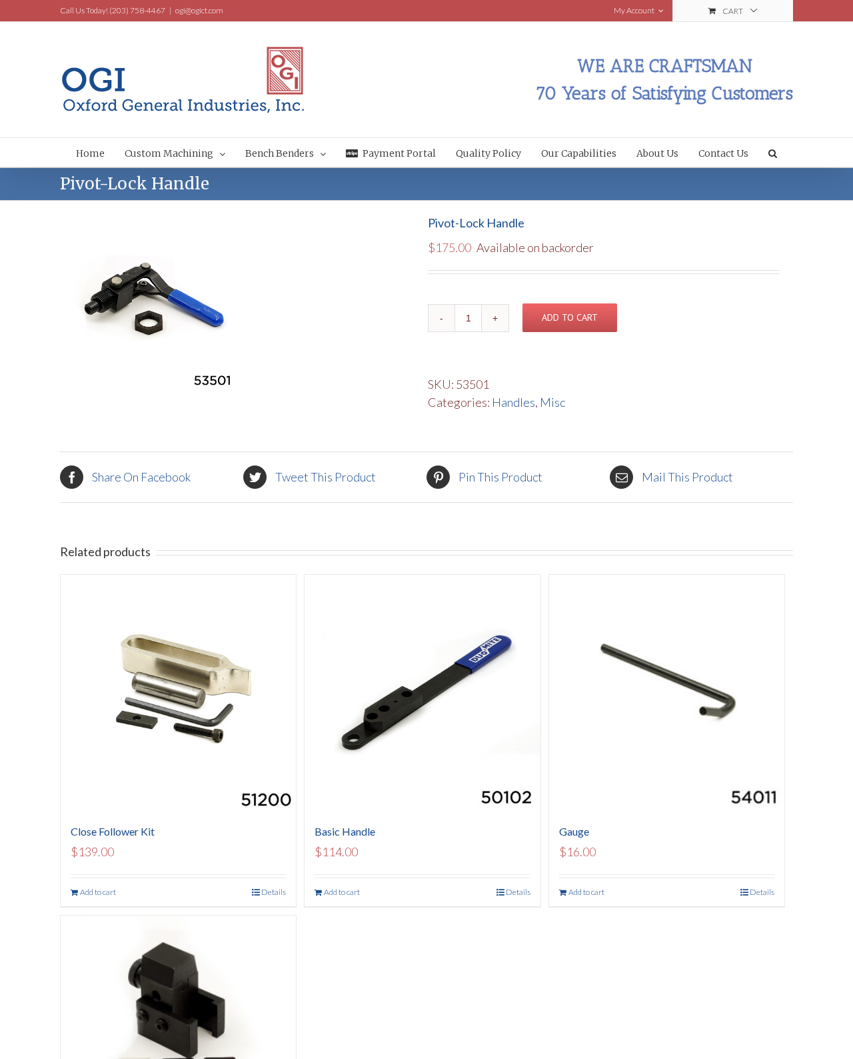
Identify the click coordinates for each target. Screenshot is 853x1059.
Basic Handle (345, 831)
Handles (513, 402)
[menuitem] (100, 152)
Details (273, 892)
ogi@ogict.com (199, 10)
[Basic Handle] (422, 692)
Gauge (574, 831)
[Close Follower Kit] (178, 692)
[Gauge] (666, 692)
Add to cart (570, 317)
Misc (552, 402)
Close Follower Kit (113, 831)
